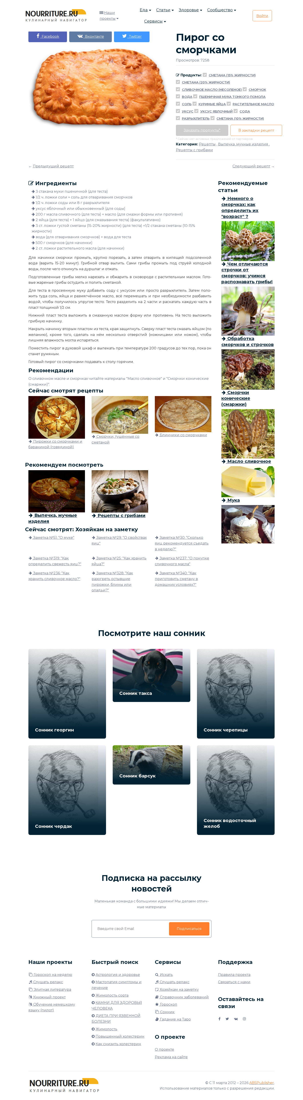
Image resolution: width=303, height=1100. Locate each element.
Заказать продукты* (202, 130)
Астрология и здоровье (118, 975)
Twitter (134, 36)
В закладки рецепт (256, 130)
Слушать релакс (47, 982)
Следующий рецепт (251, 166)
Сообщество (220, 10)
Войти (262, 16)
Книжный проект (49, 997)
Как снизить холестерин (118, 1044)
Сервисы (153, 21)
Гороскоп (168, 1004)
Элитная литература (52, 989)
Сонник (167, 1012)
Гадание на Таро (175, 1019)
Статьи (163, 10)
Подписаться (189, 929)
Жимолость (106, 1029)
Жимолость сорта (112, 995)
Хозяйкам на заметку (179, 989)
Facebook (49, 36)
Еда (144, 10)
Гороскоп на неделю (52, 975)
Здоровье (189, 10)
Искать (166, 975)
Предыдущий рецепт (53, 166)
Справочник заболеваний (184, 997)
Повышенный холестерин (120, 1036)
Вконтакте (93, 36)
